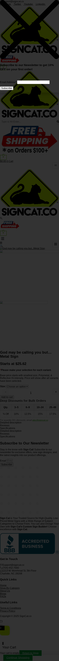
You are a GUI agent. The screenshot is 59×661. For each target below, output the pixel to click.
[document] (29, 330)
